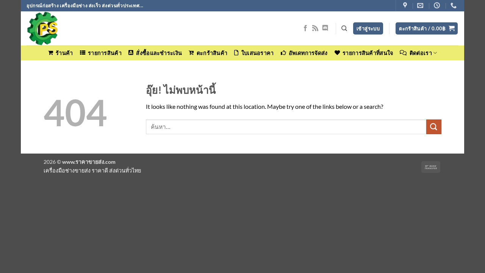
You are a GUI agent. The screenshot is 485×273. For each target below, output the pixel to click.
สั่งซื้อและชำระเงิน (159, 53)
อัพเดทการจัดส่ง (308, 53)
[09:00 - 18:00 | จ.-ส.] (438, 5)
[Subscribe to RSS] (315, 28)
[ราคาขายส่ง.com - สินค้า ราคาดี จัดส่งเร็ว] (64, 28)
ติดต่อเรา (421, 53)
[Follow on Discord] (325, 28)
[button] (427, 28)
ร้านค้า (64, 53)
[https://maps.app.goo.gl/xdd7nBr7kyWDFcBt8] (406, 5)
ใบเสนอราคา (257, 53)
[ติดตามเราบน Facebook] (305, 28)
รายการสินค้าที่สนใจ (368, 53)
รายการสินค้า (105, 53)
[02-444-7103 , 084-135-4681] (454, 5)
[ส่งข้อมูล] (433, 126)
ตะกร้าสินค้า (212, 53)
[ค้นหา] (344, 28)
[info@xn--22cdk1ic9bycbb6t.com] (421, 5)
